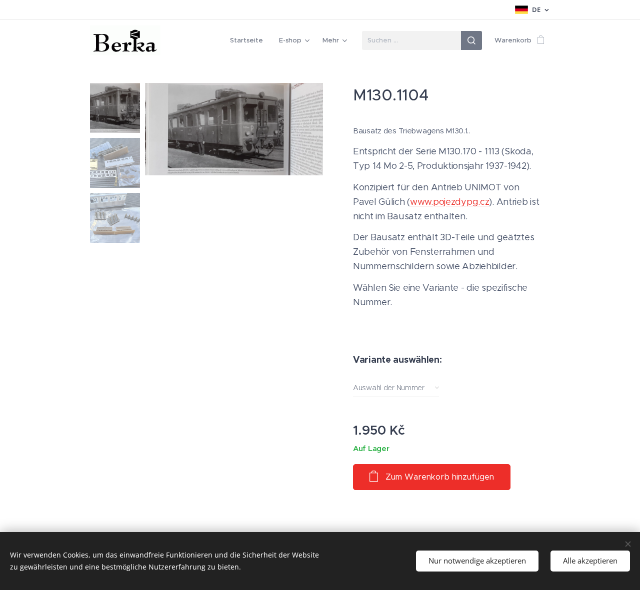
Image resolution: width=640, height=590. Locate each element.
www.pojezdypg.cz (449, 201)
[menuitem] (249, 40)
